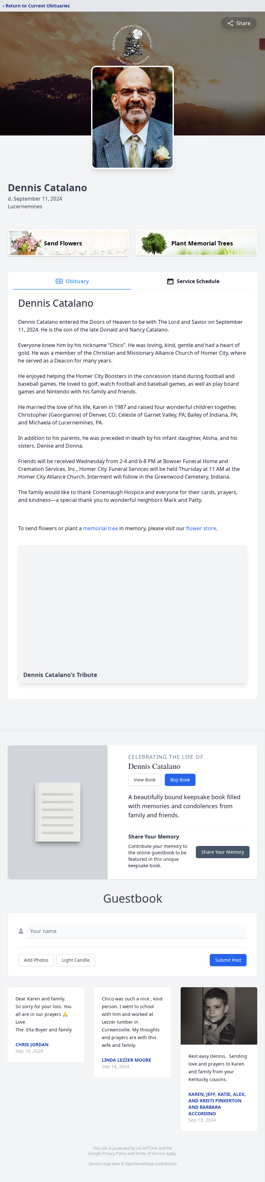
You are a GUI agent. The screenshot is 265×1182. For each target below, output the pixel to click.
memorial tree (100, 528)
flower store (201, 528)
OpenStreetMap (139, 1164)
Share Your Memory (222, 852)
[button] (219, 1016)
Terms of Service (150, 1153)
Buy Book (180, 780)
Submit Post (228, 960)
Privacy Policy (114, 1153)
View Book (144, 780)
